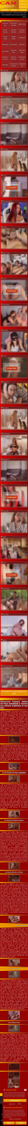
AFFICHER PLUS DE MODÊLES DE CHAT (14, 693)
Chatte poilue (5, 44)
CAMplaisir (3, 12)
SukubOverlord (6, 433)
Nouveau (13, 10)
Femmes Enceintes (5, 31)
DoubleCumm (6, 382)
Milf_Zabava (5, 149)
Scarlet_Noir (5, 70)
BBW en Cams (22, 24)
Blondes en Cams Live (5, 58)
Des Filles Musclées (13, 31)
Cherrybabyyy (6, 588)
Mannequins (10, 12)
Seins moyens (13, 44)
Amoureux (23, 10)
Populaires (4, 10)
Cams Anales (5, 51)
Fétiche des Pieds (22, 51)
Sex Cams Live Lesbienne (13, 64)
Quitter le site (12, 1103)
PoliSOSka (5, 330)
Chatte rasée (22, 37)
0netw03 (5, 227)
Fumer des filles (13, 51)
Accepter (20, 1123)
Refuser (9, 1123)
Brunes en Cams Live (13, 58)
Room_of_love (6, 253)
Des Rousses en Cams (22, 58)
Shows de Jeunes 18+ (22, 31)
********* (4, 175)
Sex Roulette (23, 7)
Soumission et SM (22, 64)
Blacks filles (5, 64)
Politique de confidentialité (15, 1118)
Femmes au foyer (5, 24)
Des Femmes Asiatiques (13, 24)
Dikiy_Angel (5, 614)
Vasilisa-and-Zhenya (7, 96)
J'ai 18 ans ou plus (15, 1100)
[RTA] (19, 1104)
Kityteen (5, 640)
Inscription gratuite (11, 187)
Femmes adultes (14, 37)
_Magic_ (5, 537)
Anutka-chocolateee (7, 201)
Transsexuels (23, 4)
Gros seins (22, 44)
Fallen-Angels (6, 304)
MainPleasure (5, 123)
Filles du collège (5, 37)
